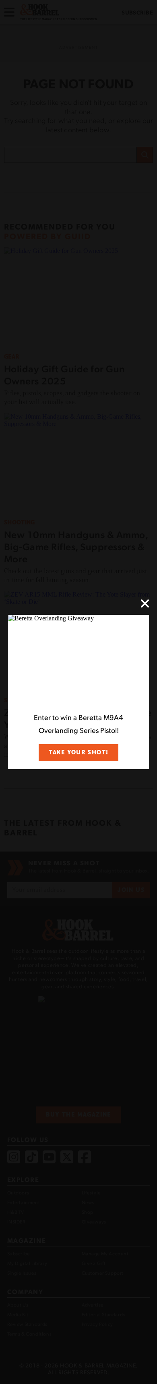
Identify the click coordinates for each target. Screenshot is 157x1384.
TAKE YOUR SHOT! (78, 752)
